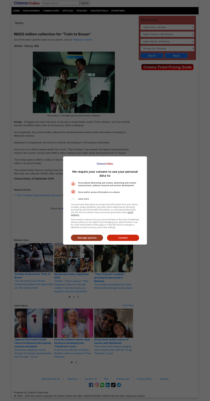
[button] (105, 199)
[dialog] (105, 200)
